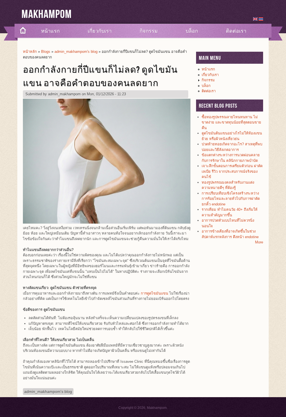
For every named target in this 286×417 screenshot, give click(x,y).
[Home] (21, 31)
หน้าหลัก (30, 51)
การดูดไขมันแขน (154, 293)
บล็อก (192, 31)
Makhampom (47, 14)
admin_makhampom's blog (75, 51)
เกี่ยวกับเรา (100, 31)
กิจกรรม (149, 31)
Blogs (45, 51)
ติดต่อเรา (236, 31)
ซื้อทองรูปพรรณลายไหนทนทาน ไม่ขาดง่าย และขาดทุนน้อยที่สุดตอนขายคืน (231, 122)
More (259, 242)
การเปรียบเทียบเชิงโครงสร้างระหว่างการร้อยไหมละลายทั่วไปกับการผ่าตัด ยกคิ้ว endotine (231, 198)
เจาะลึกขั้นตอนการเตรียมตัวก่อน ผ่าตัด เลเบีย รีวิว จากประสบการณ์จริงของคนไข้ (232, 171)
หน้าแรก (50, 31)
